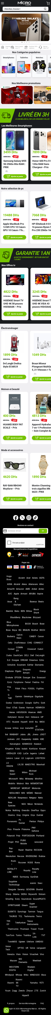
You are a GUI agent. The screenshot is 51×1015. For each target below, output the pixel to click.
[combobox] (23, 9)
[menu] (2, 3)
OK (43, 531)
